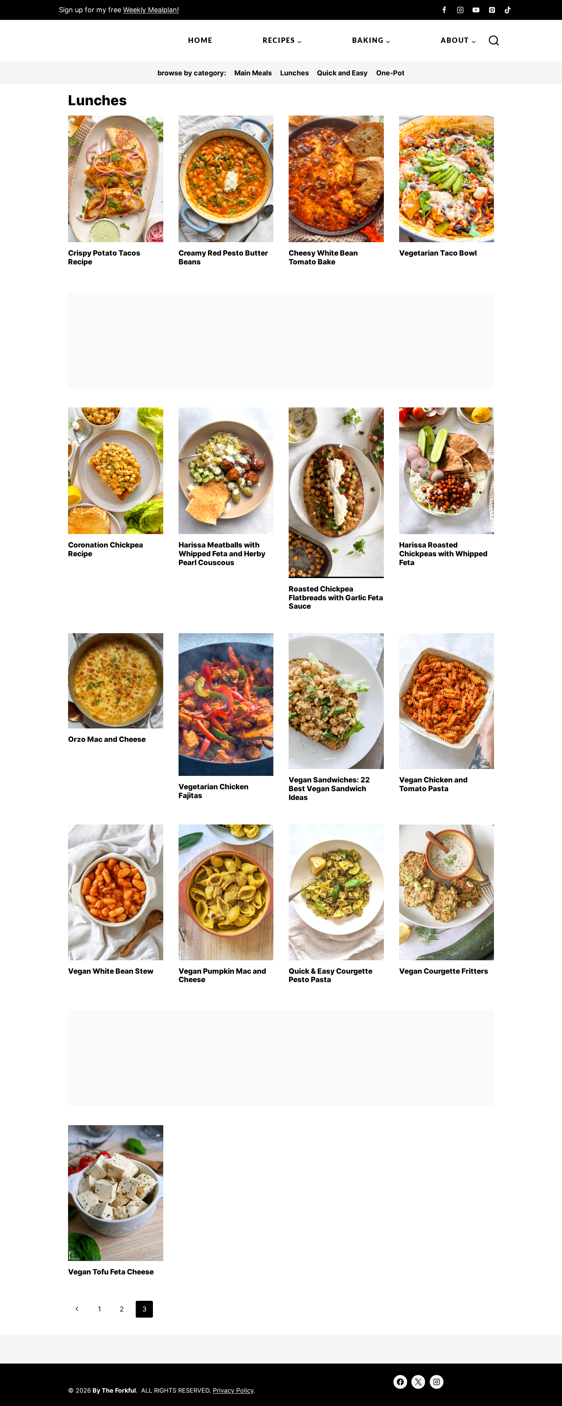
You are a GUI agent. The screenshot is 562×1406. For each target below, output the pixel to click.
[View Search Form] (494, 41)
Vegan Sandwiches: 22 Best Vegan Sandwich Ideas (329, 788)
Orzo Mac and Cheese (107, 739)
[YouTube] (476, 10)
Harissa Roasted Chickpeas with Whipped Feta (443, 554)
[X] (418, 1382)
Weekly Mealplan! (151, 10)
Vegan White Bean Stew (110, 971)
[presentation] (115, 179)
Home (200, 40)
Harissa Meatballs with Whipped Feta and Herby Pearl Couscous (222, 554)
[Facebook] (444, 10)
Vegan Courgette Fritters (443, 971)
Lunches (294, 73)
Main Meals (253, 73)
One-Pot (390, 73)
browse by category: (192, 73)
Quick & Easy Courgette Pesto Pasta (330, 975)
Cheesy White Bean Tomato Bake (323, 257)
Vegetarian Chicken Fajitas (214, 791)
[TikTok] (508, 10)
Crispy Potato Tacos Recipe (104, 257)
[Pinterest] (492, 10)
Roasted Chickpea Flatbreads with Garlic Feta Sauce (336, 598)
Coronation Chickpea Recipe (105, 549)
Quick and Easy (342, 73)
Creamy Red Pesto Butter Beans (223, 257)
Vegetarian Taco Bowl (438, 253)
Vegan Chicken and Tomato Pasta (433, 784)
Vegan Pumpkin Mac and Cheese (222, 975)
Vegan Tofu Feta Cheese (111, 1272)
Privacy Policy (233, 1390)
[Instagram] (460, 10)
